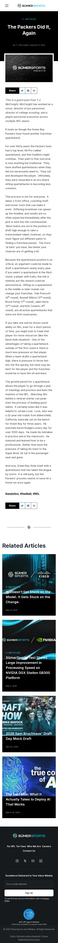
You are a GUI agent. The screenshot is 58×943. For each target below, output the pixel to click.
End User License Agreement (29, 936)
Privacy (45, 936)
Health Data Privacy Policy (29, 940)
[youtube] (33, 861)
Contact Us (29, 850)
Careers (46, 846)
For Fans (21, 846)
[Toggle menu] (7, 5)
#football (25, 493)
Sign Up (29, 893)
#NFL (36, 493)
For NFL (11, 846)
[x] (25, 861)
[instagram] (17, 861)
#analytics (12, 493)
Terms (12, 936)
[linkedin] (41, 861)
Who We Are (34, 846)
